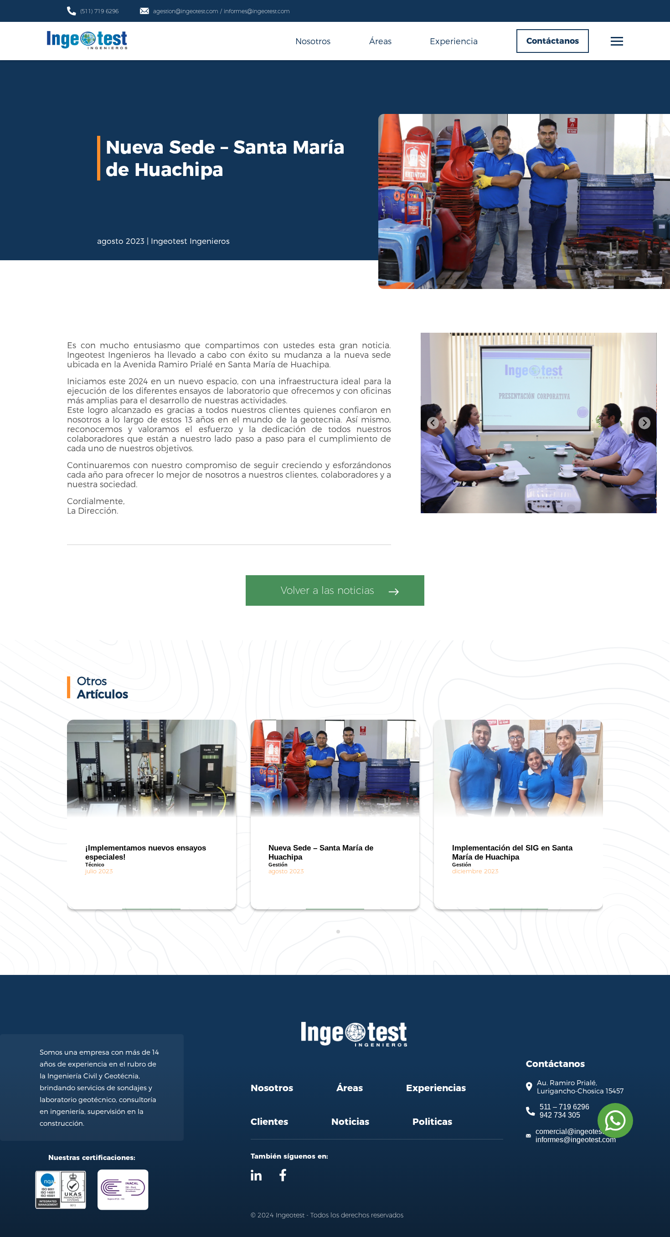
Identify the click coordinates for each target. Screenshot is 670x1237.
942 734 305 (560, 1115)
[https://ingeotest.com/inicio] (87, 41)
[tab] (331, 931)
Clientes (269, 1121)
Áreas (380, 41)
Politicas (432, 1121)
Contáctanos (552, 41)
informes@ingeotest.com (576, 1140)
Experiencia (454, 41)
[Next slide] (645, 423)
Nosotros (312, 41)
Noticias (350, 1121)
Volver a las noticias (327, 590)
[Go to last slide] (433, 423)
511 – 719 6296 (564, 1107)
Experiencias (436, 1087)
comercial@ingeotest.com (577, 1131)
